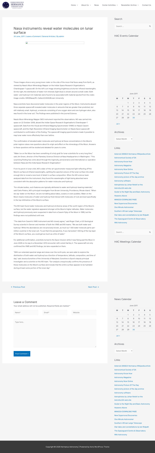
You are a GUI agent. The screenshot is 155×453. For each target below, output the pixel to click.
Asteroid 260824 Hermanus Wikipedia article (132, 154)
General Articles (48, 36)
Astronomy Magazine (122, 165)
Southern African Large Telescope (128, 211)
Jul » (118, 124)
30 (134, 118)
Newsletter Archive (129, 5)
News (96, 5)
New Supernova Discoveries (125, 203)
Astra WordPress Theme (99, 447)
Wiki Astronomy (120, 222)
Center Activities (109, 5)
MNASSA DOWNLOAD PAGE (125, 200)
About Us (85, 5)
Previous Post (18, 287)
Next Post (93, 287)
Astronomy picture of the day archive (129, 177)
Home (73, 5)
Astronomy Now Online (123, 169)
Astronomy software (122, 181)
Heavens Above (120, 196)
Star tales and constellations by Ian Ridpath (131, 215)
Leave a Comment (33, 36)
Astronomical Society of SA (125, 158)
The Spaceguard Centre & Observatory (130, 219)
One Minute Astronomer (124, 207)
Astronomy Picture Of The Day (126, 173)
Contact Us (146, 5)
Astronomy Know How (123, 161)
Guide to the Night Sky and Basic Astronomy (132, 192)
